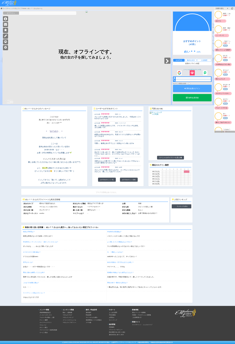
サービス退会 (44, 332)
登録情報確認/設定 (45, 312)
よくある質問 (113, 312)
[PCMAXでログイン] (205, 73)
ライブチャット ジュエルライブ (142, 324)
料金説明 (88, 315)
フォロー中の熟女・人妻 (47, 317)
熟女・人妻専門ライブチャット (117, 342)
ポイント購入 (44, 327)
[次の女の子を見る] (167, 61)
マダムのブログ (67, 315)
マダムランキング (68, 317)
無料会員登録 (193, 98)
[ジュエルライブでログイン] (192, 73)
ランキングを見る (182, 206)
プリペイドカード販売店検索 (48, 330)
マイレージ (43, 325)
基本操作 (88, 312)
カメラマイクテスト (46, 322)
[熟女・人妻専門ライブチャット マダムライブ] (9, 3)
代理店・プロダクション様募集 (141, 315)
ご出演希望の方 (136, 317)
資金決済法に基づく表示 (116, 334)
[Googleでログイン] (179, 73)
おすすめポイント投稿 (128, 179)
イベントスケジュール (69, 320)
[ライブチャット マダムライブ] (185, 317)
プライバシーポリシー (115, 329)
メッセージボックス (46, 315)
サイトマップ (113, 320)
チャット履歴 (44, 320)
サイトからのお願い (92, 317)
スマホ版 (88, 322)
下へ (224, 132)
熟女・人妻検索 (67, 312)
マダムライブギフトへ (69, 322)
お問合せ (111, 317)
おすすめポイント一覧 (107, 179)
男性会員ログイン (193, 88)
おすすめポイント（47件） (192, 43)
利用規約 (111, 327)
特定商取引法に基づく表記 (117, 332)
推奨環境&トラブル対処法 (93, 320)
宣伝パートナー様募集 (139, 312)
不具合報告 (112, 315)
